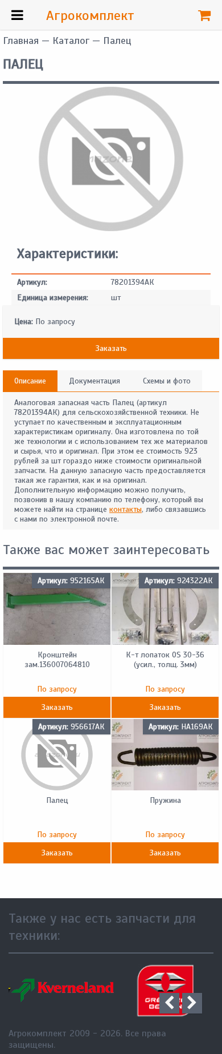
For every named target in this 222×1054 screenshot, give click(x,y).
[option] (110, 990)
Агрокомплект (90, 15)
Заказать (111, 348)
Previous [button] (169, 1003)
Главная (21, 40)
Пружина (165, 800)
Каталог (70, 40)
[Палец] (111, 228)
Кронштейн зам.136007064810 (57, 659)
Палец (57, 800)
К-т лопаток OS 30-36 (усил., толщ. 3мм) (165, 659)
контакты (125, 509)
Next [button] (192, 1003)
